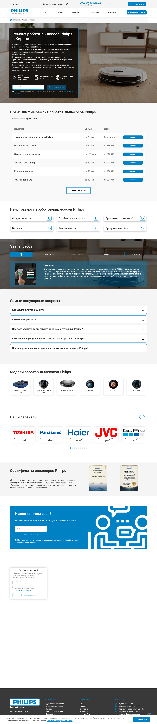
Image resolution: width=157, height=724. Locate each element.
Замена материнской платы (28, 154)
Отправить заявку (56, 87)
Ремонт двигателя (23, 171)
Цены (60, 12)
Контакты (112, 12)
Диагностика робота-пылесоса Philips (33, 137)
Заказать (133, 137)
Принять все (141, 719)
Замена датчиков (23, 179)
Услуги (43, 12)
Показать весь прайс (78, 190)
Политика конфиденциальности (59, 721)
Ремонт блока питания (25, 145)
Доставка (95, 12)
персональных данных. (27, 542)
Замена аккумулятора (25, 162)
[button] (139, 417)
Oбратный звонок (136, 12)
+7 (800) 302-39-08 (90, 3)
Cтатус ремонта (136, 4)
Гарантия (75, 12)
